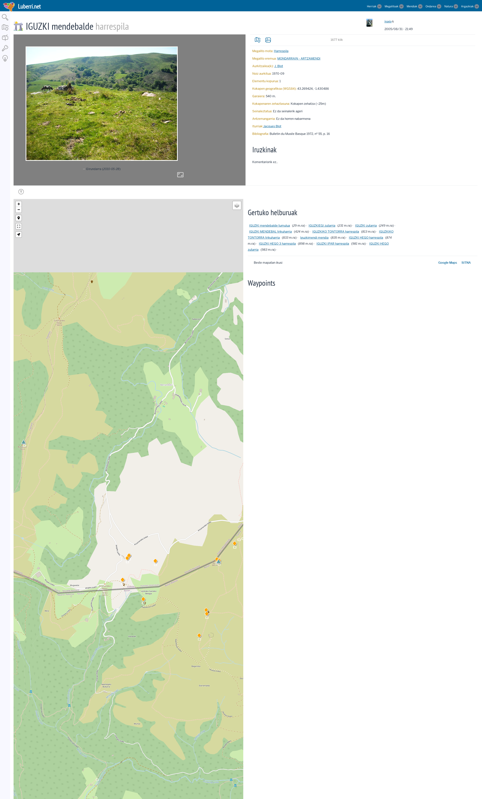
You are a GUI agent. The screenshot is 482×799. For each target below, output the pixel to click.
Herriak (371, 6)
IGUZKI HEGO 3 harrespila (277, 244)
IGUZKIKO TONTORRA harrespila (335, 232)
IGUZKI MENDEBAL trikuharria (270, 232)
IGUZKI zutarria (366, 226)
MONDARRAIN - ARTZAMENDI (298, 59)
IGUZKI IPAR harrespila (333, 244)
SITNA (466, 263)
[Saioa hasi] (5, 51)
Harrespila (281, 51)
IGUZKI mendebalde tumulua (269, 226)
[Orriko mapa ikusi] (257, 40)
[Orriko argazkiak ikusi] (268, 40)
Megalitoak (391, 6)
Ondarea (431, 6)
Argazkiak (467, 6)
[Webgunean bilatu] (5, 21)
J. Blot (278, 66)
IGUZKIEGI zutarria (322, 226)
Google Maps (447, 263)
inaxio (388, 21)
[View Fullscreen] (18, 226)
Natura (448, 6)
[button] (122, 580)
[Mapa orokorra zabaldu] (5, 31)
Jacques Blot (272, 126)
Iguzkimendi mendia (314, 238)
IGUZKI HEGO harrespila (366, 238)
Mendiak (412, 6)
